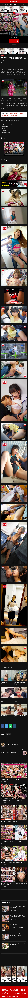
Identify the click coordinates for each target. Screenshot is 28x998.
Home (2, 4)
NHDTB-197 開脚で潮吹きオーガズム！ (14, 744)
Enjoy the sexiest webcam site (23, 51)
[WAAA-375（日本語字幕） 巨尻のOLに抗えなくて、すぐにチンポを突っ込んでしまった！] (5, 918)
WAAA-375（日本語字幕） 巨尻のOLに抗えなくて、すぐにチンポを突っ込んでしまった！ (17, 917)
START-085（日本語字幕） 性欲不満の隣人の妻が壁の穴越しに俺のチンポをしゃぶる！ (17, 935)
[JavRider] (14, 2)
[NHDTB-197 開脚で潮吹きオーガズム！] (3, 745)
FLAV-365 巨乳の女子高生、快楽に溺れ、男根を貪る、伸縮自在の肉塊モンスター (14, 884)
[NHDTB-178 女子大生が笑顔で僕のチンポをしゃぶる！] (25, 753)
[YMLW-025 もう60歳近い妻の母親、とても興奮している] (14, 832)
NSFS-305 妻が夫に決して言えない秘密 (9, 821)
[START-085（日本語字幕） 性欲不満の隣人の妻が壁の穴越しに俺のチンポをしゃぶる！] (5, 937)
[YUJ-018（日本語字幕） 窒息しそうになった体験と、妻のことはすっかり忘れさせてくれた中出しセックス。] (5, 927)
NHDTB (7, 126)
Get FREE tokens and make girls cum (7, 699)
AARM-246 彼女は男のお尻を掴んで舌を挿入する (11, 800)
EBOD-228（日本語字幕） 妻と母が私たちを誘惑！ (17, 944)
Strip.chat (3, 10)
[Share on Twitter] (6, 726)
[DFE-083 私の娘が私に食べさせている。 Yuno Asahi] (14, 770)
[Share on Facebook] (2, 726)
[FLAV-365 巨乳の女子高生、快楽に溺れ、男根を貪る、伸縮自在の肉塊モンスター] (14, 874)
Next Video (24, 749)
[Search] (26, 1)
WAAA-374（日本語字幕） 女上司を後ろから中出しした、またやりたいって (17, 907)
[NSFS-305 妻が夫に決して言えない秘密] (14, 812)
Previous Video (4, 741)
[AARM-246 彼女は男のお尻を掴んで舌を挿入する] (14, 791)
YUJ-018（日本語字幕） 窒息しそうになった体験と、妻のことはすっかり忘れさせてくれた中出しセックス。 (17, 926)
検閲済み (6, 4)
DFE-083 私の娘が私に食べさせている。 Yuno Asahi (12, 779)
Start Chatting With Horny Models (4, 51)
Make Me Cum (4, 9)
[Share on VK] (14, 726)
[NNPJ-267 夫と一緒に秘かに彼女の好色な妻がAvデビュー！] (14, 853)
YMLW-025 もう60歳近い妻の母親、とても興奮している (13, 842)
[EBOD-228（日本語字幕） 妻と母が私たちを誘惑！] (5, 946)
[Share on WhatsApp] (10, 726)
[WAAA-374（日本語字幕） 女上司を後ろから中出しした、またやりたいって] (5, 909)
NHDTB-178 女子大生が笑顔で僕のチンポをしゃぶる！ (11, 753)
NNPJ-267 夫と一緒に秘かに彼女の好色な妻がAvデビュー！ (13, 862)
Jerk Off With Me (14, 9)
